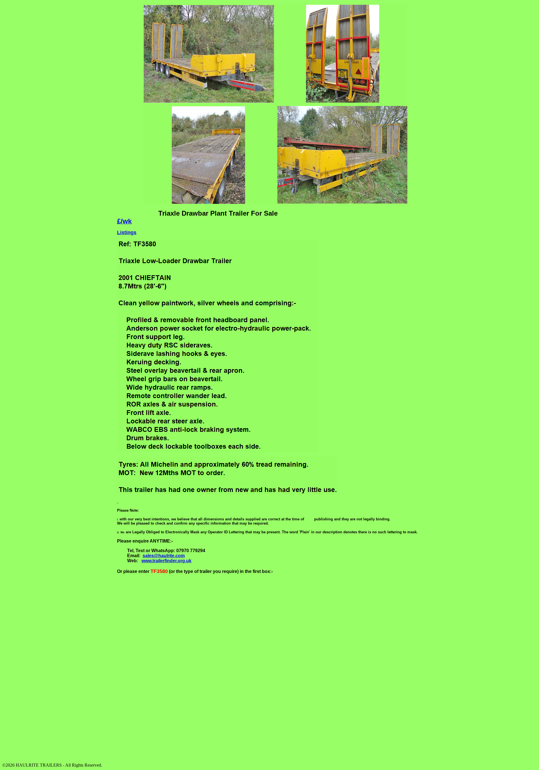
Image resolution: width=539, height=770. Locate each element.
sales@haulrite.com (164, 555)
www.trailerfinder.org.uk (166, 560)
